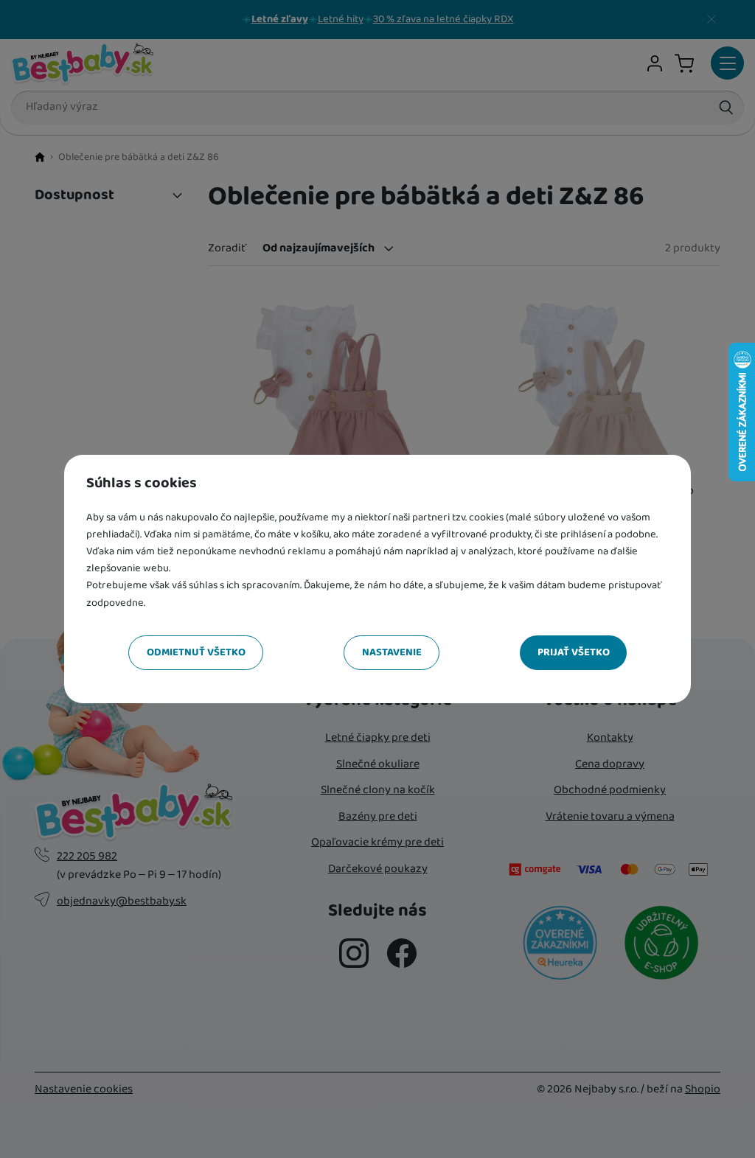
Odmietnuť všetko (196, 652)
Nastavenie (392, 652)
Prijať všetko (573, 652)
